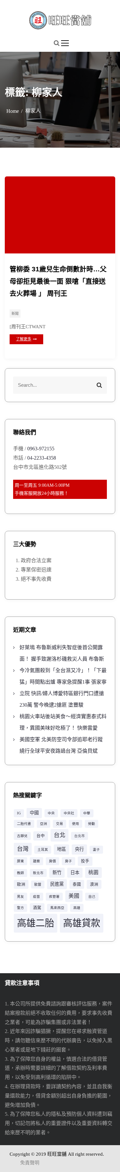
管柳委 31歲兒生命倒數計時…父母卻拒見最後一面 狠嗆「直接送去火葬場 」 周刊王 (58, 281)
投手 (85, 861)
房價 (52, 861)
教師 (20, 873)
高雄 (76, 908)
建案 (36, 861)
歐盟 (37, 884)
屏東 (20, 861)
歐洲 (21, 884)
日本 (74, 872)
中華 (86, 813)
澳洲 (94, 884)
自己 (91, 896)
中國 (34, 812)
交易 (59, 824)
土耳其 (42, 849)
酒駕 (37, 907)
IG (19, 813)
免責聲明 (29, 1162)
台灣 (22, 849)
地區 (61, 849)
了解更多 (23, 339)
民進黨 (57, 884)
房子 (68, 861)
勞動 (91, 824)
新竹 (56, 872)
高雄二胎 (35, 923)
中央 (51, 813)
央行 (79, 849)
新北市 (38, 873)
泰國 (77, 884)
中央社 (69, 813)
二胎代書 (24, 824)
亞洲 (43, 824)
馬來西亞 (57, 908)
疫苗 (36, 896)
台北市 (79, 836)
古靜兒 (22, 836)
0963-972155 (40, 448)
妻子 (96, 849)
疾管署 (54, 896)
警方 (20, 908)
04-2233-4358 (41, 458)
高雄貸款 (81, 923)
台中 (40, 836)
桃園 (93, 872)
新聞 (15, 313)
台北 (59, 835)
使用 (75, 824)
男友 (20, 896)
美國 (73, 896)
